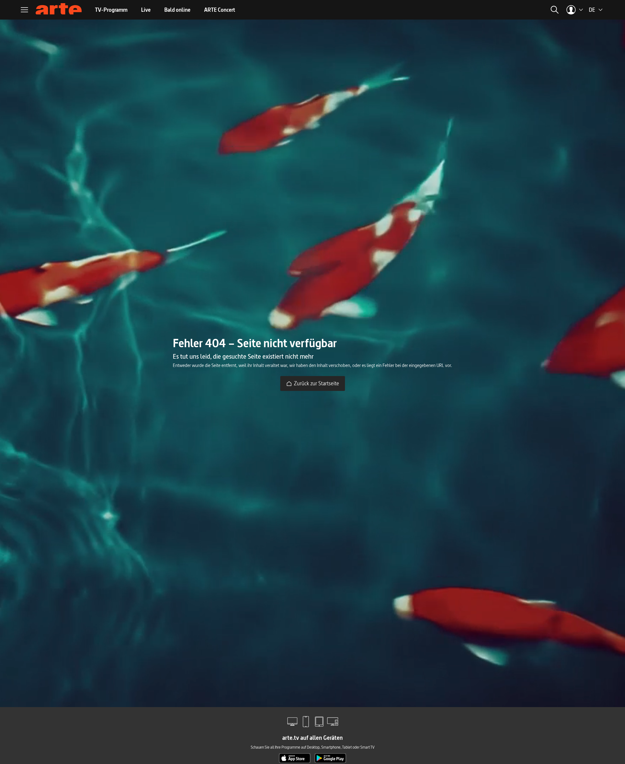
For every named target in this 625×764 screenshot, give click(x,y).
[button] (499, 10)
